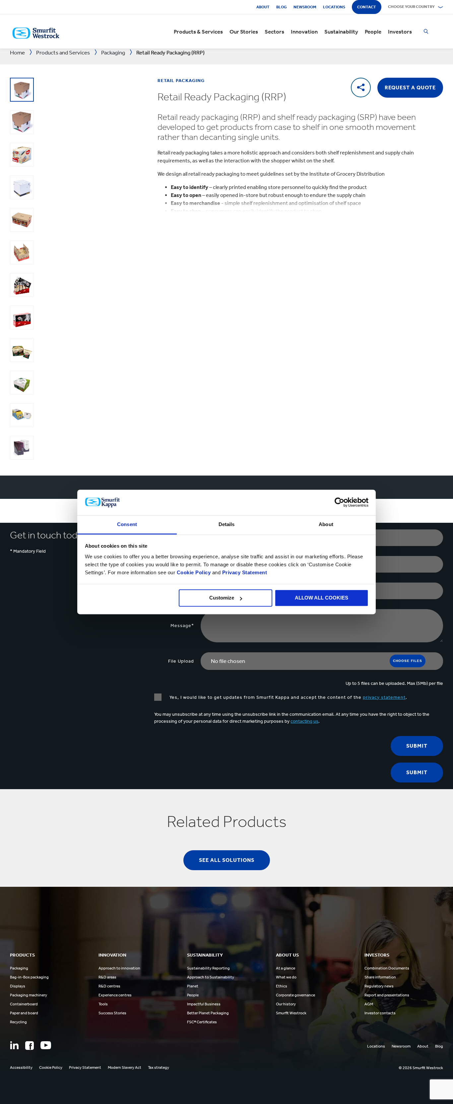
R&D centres (109, 986)
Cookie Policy (194, 572)
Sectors (274, 31)
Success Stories (112, 1013)
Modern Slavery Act (124, 1067)
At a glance (285, 968)
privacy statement (384, 697)
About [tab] (326, 524)
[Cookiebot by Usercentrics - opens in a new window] (339, 502)
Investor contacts (380, 1013)
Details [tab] (227, 524)
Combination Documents (386, 968)
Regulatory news (379, 986)
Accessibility (21, 1067)
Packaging (19, 968)
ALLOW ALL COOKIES (321, 598)
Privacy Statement (244, 572)
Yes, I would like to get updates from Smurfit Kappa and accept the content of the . (287, 697)
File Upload (181, 661)
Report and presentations (386, 995)
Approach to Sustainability (210, 977)
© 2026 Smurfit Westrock (421, 1067)
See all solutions (226, 860)
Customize (221, 598)
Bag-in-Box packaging (29, 977)
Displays (17, 986)
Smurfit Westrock (291, 1013)
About (263, 7)
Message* (182, 625)
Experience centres (115, 995)
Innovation (304, 31)
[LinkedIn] (14, 1045)
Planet (192, 986)
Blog (281, 7)
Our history (286, 1004)
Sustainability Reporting (208, 968)
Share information (380, 977)
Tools (103, 1004)
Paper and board (24, 1013)
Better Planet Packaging (208, 1013)
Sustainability (341, 31)
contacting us (304, 721)
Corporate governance (295, 995)
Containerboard (24, 1004)
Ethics (281, 986)
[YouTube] (45, 1045)
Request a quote (410, 87)
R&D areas (107, 977)
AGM (368, 1004)
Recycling (18, 1022)
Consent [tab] (127, 524)
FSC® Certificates (202, 1022)
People (373, 31)
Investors (400, 31)
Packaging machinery (28, 995)
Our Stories (243, 31)
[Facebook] (29, 1045)
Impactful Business (204, 1004)
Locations (334, 7)
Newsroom (304, 7)
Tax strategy (158, 1067)
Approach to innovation (119, 968)
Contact (366, 7)
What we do (286, 977)
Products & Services (198, 31)
